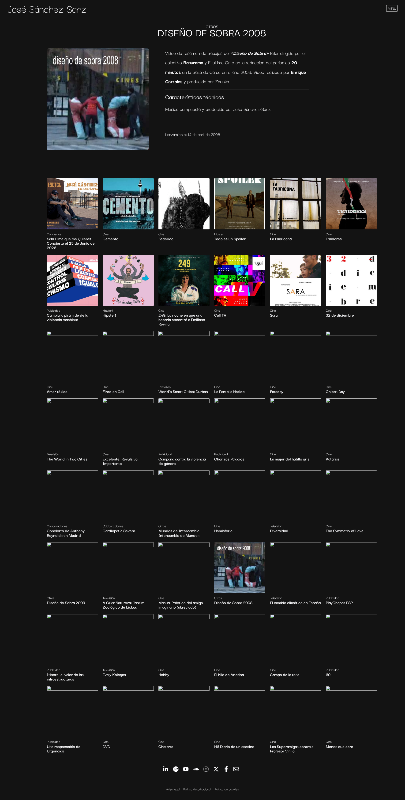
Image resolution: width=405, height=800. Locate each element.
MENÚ (392, 8)
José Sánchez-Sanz (47, 8)
